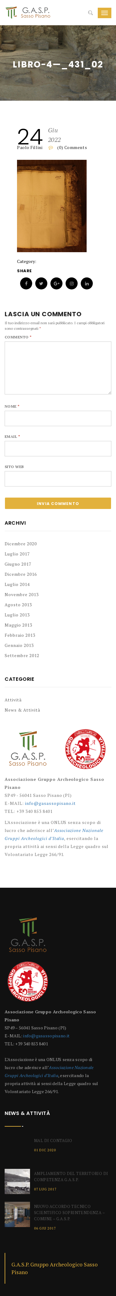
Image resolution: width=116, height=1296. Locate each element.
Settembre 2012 (22, 655)
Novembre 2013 (22, 594)
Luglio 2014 (17, 584)
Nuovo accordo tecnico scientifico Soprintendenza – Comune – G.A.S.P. (69, 1212)
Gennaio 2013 (19, 645)
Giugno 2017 (18, 564)
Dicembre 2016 (21, 574)
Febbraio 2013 (20, 635)
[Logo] (28, 751)
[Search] (90, 13)
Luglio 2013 (17, 615)
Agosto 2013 (18, 605)
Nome (12, 406)
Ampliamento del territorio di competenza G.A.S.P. (71, 1176)
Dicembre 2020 (21, 544)
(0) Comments (71, 147)
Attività (13, 700)
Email (12, 436)
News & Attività (22, 710)
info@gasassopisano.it (50, 803)
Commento (18, 337)
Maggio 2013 (18, 625)
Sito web (14, 466)
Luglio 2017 (17, 554)
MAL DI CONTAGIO (53, 1140)
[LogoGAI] (85, 751)
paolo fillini (29, 147)
